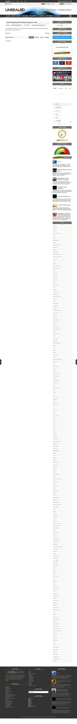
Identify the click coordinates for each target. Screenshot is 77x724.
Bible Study (55, 273)
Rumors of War (56, 506)
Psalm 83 (54, 495)
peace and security (56, 630)
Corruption (55, 308)
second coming (56, 647)
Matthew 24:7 (55, 443)
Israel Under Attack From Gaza (64, 196)
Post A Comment (42, 25)
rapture (54, 635)
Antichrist (55, 242)
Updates (41, 15)
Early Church (55, 338)
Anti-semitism (55, 240)
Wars (54, 579)
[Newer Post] (0, 362)
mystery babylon (56, 623)
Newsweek (7, 697)
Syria (54, 530)
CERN (54, 287)
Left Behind (55, 439)
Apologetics (55, 247)
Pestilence (55, 481)
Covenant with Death (57, 310)
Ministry (54, 453)
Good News (31, 679)
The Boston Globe (8, 701)
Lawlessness (55, 436)
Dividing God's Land (56, 329)
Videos (54, 567)
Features (47, 37)
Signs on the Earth (56, 525)
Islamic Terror (55, 415)
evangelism (55, 602)
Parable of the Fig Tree (57, 478)
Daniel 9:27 (55, 317)
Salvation (54, 511)
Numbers (54, 469)
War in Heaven (55, 577)
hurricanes (55, 614)
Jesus (54, 427)
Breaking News (55, 284)
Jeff (30, 704)
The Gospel (55, 544)
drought (54, 598)
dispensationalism (56, 595)
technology (55, 651)
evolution (54, 605)
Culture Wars (55, 312)
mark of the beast (56, 619)
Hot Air (6, 693)
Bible (54, 270)
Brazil (54, 282)
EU (53, 336)
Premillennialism (56, 490)
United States (55, 560)
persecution (55, 633)
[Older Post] (76, 362)
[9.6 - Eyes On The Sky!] (62, 151)
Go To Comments (35, 25)
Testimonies (55, 537)
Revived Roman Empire (57, 504)
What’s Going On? (17, 15)
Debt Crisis (55, 322)
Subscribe (62, 52)
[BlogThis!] (25, 25)
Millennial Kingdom (56, 450)
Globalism (55, 378)
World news (55, 581)
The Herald (7, 705)
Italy (54, 420)
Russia (54, 509)
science (54, 644)
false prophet (55, 607)
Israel (54, 418)
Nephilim (54, 457)
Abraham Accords (56, 233)
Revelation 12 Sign (56, 502)
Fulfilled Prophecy (56, 373)
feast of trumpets (56, 609)
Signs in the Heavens (57, 523)
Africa (54, 235)
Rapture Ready (55, 497)
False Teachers (56, 366)
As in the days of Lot (57, 254)
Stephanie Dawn (33, 706)
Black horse (55, 277)
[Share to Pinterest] (28, 25)
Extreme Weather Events (57, 359)
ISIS (54, 406)
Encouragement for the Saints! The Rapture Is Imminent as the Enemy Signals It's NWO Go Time (64, 215)
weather (54, 661)
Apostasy (55, 249)
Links (21, 1)
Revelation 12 (55, 499)
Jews (54, 429)
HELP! (13, 1)
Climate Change (56, 303)
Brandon (31, 698)
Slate (6, 699)
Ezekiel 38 (55, 361)
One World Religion (56, 474)
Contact (30, 674)
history (54, 612)
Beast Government (56, 268)
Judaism (54, 432)
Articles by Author (32, 673)
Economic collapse (56, 343)
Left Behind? (58, 15)
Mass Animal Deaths (56, 441)
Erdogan (54, 352)
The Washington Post (9, 706)
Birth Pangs (55, 275)
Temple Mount (55, 532)
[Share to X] (26, 25)
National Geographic (9, 696)
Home (9, 15)
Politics (54, 483)
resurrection (55, 640)
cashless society (56, 588)
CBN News (7, 687)
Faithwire (7, 689)
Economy (54, 345)
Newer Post (7, 33)
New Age (54, 460)
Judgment (55, 434)
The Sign (30, 683)
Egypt (54, 347)
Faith (54, 364)
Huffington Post (8, 694)
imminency (55, 616)
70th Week (55, 228)
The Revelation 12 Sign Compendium (64, 699)
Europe (54, 357)
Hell (53, 394)
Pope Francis (55, 485)
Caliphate (55, 289)
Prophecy (55, 492)
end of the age (56, 600)
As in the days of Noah (57, 256)
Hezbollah (55, 399)
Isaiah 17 (54, 411)
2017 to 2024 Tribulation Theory (64, 205)
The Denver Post (8, 703)
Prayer (54, 488)
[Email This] (24, 25)
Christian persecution (57, 296)
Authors (26, 15)
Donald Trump (55, 333)
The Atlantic (7, 700)
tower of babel (56, 654)
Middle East (55, 448)
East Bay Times (8, 688)
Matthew (31, 705)
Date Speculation (56, 319)
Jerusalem (55, 425)
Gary (30, 699)
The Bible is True (56, 539)
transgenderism (56, 656)
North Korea (55, 467)
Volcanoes (55, 572)
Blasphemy (55, 280)
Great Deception (56, 387)
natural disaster (56, 626)
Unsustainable (55, 565)
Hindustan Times (8, 691)
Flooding (54, 368)
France (54, 371)
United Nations (55, 558)
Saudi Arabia (55, 516)
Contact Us (54, 716)
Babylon (54, 263)
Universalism (55, 563)
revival (54, 642)
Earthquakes (55, 340)
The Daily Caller (8, 702)
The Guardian (7, 704)
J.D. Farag (55, 422)
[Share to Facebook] (27, 25)
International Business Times (11, 695)
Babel (54, 261)
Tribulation (55, 551)
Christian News (55, 294)
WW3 (54, 574)
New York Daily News (9, 698)
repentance (55, 637)
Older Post (47, 33)
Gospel (54, 385)
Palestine (54, 476)
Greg (31, 702)
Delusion (54, 324)
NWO (54, 455)
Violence (54, 570)
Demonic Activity (56, 326)
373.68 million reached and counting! (62, 37)
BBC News (7, 686)
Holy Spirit (55, 401)
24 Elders (54, 226)
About (25, 1)
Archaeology (55, 252)
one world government (57, 628)
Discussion (34, 15)
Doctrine (54, 331)
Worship (54, 584)
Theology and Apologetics (58, 546)
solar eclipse (55, 649)
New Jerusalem (56, 462)
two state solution (56, 658)
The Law (59, 161)
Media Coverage (56, 446)
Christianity (55, 298)
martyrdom (55, 621)
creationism (55, 593)
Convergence (55, 305)
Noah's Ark (55, 464)
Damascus (55, 315)
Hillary (31, 703)
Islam (54, 413)
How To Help (31, 680)
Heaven (54, 392)
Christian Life (55, 291)
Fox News (7, 690)
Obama (54, 471)
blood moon (55, 586)
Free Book (17, 1)
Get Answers (49, 15)
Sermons (54, 518)
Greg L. (31, 700)
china (54, 591)
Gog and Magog (56, 380)
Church (54, 301)
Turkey (54, 553)
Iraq (54, 408)
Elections (54, 350)
